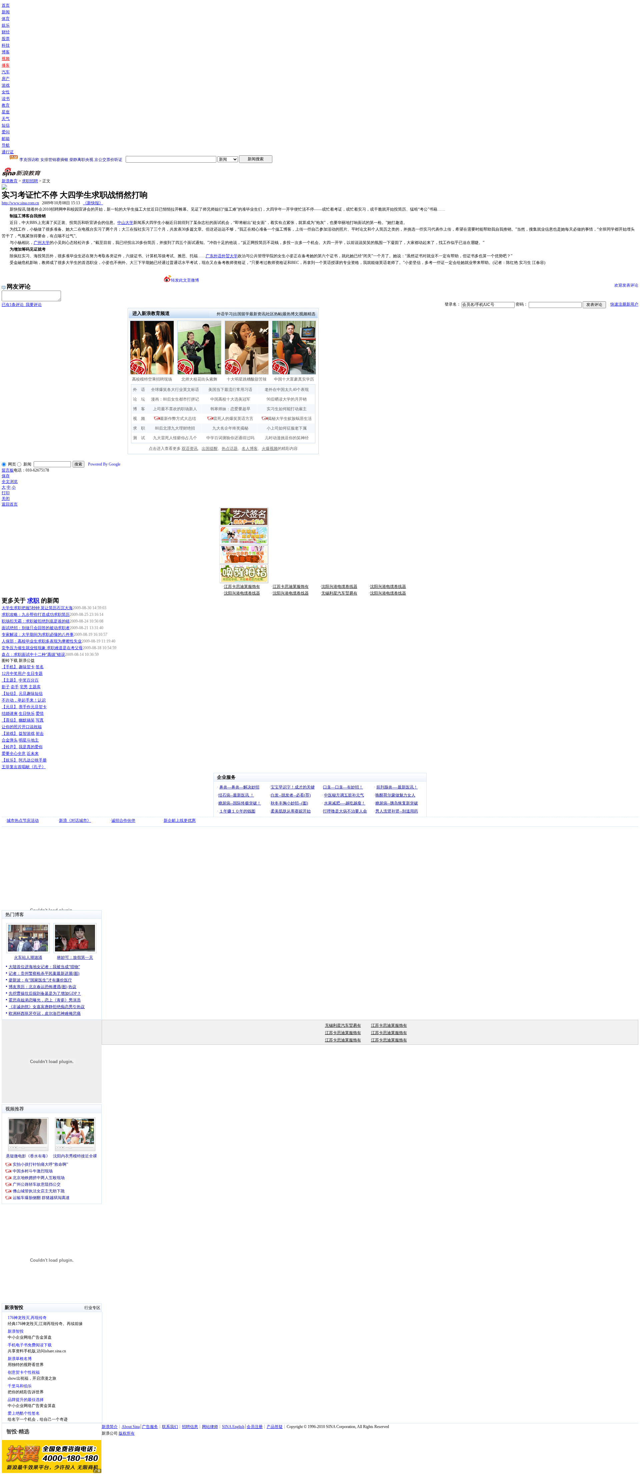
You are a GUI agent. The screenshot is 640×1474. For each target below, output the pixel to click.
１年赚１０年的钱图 (237, 811)
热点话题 (230, 448)
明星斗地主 (29, 740)
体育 (6, 18)
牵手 (15, 687)
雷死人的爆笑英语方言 (233, 418)
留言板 (8, 470)
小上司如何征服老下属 (287, 428)
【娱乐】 (10, 760)
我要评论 (22, 304)
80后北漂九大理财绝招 (175, 428)
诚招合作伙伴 (123, 820)
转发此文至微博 (185, 280)
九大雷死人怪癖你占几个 (175, 438)
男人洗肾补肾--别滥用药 (396, 811)
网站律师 (210, 1426)
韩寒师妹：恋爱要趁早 (230, 409)
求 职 (139, 428)
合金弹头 (10, 740)
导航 (6, 145)
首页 (6, 5)
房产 (6, 78)
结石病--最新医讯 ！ (236, 795)
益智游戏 (27, 733)
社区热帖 (274, 314)
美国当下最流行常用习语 (230, 389)
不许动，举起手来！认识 (24, 700)
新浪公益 (27, 660)
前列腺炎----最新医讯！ (397, 787)
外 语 (139, 389)
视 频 (139, 418)
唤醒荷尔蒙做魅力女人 (395, 795)
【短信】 (10, 693)
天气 (6, 118)
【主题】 (10, 680)
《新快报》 (93, 203)
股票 (6, 38)
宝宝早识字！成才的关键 (293, 787)
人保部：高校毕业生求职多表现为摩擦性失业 (42, 641)
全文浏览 (10, 481)
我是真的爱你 (31, 746)
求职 (33, 600)
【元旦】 (10, 707)
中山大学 (125, 222)
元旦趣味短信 (31, 693)
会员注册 (255, 1426)
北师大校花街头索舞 (199, 379)
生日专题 (35, 673)
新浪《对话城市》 (75, 820)
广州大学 (42, 242)
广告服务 (150, 1426)
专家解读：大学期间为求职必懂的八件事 (38, 634)
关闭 (6, 498)
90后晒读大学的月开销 (287, 399)
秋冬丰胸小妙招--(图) (289, 803)
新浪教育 (10, 181)
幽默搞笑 (27, 720)
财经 (6, 32)
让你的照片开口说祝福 (22, 727)
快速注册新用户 (624, 304)
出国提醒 (210, 448)
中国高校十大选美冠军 (230, 399)
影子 (6, 687)
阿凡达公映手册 (33, 760)
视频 (6, 58)
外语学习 (225, 314)
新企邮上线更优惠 (180, 820)
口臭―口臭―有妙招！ (343, 787)
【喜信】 (10, 720)
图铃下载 (10, 660)
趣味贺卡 (27, 667)
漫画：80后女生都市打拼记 (175, 399)
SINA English (233, 1426)
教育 (6, 105)
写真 (40, 720)
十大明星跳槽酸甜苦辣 (247, 379)
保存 (6, 476)
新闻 (6, 12)
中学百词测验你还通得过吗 (230, 438)
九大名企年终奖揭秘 (230, 428)
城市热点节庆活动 (23, 820)
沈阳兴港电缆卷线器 (339, 586)
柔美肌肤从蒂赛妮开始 (291, 811)
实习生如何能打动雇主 (287, 409)
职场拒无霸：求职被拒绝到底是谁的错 (36, 621)
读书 (6, 98)
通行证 (8, 152)
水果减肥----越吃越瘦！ (344, 803)
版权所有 (127, 1433)
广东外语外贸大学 (222, 256)
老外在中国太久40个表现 (287, 389)
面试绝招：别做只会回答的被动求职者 (36, 628)
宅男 (24, 687)
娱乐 (6, 25)
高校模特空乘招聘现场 (152, 379)
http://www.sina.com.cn (20, 203)
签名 (40, 667)
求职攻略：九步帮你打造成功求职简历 (36, 614)
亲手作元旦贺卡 (33, 707)
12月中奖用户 (14, 673)
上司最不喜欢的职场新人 (175, 409)
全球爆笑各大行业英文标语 (175, 389)
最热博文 (291, 314)
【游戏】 (10, 733)
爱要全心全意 (14, 753)
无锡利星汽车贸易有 (339, 593)
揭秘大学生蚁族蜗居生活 (290, 418)
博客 (6, 52)
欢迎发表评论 (626, 285)
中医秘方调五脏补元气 (344, 795)
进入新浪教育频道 (151, 313)
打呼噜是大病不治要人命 (345, 811)
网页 (12, 464)
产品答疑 (275, 1426)
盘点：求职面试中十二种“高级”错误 (33, 654)
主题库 (35, 687)
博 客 (139, 409)
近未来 (33, 753)
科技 (6, 45)
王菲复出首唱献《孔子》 (24, 766)
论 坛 (139, 399)
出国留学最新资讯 (249, 314)
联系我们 (170, 1426)
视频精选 (307, 314)
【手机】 (10, 667)
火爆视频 (270, 448)
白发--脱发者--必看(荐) (291, 795)
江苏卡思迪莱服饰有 (242, 586)
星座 (6, 112)
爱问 (6, 132)
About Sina (131, 1426)
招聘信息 (190, 1426)
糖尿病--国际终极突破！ (239, 803)
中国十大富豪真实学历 (294, 379)
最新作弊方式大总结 (178, 418)
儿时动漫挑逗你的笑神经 (287, 438)
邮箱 (6, 138)
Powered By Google (104, 464)
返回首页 (10, 504)
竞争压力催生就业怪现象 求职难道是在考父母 (42, 648)
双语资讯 (190, 448)
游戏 (6, 85)
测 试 (139, 438)
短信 (6, 125)
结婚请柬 (10, 713)
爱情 (40, 713)
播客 (6, 65)
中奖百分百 (29, 680)
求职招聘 (30, 181)
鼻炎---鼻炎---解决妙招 (239, 787)
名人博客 (250, 448)
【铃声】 (10, 746)
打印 (6, 493)
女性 (6, 92)
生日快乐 (27, 713)
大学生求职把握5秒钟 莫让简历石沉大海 (37, 608)
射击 (40, 733)
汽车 (6, 72)
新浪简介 (110, 1426)
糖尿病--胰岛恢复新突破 (396, 803)
